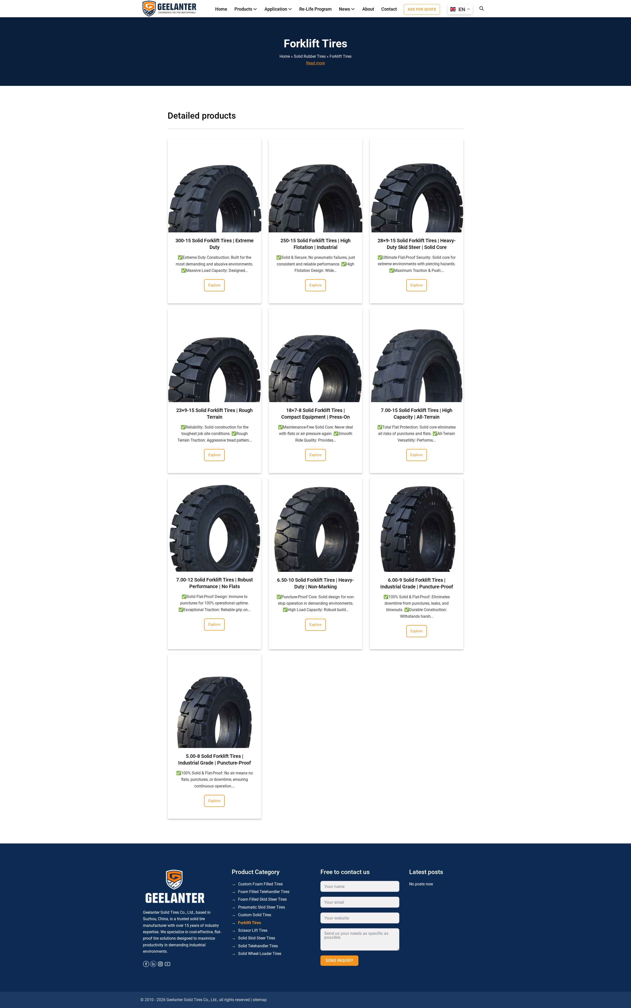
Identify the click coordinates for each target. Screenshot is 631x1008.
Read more (315, 63)
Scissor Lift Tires (252, 930)
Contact (389, 9)
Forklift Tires (340, 56)
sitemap (260, 999)
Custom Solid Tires (254, 915)
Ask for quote (422, 9)
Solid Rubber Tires (310, 56)
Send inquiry (339, 960)
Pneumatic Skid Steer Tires (261, 907)
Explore (214, 285)
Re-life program (315, 9)
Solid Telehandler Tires (258, 946)
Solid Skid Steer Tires (256, 938)
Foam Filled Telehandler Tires (263, 891)
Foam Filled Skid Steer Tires (262, 899)
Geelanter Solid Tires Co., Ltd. (191, 999)
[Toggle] (255, 9)
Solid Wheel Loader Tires (259, 953)
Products (243, 9)
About (368, 9)
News (344, 9)
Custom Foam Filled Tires (260, 884)
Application (275, 9)
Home (221, 9)
